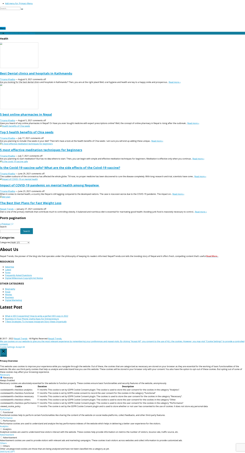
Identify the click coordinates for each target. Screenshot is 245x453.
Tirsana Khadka (7, 79)
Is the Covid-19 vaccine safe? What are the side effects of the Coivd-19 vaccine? (60, 167)
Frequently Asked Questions (18, 275)
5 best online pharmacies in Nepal (26, 114)
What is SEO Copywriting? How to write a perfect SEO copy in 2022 (36, 316)
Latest (8, 269)
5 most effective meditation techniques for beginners (41, 150)
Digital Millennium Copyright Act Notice (24, 278)
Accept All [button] (20, 347)
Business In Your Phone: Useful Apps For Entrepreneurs (32, 318)
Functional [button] (5, 409)
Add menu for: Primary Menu (19, 3)
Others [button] (3, 443)
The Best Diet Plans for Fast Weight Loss (30, 203)
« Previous (5, 223)
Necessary (8, 377)
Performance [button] (6, 418)
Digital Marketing (13, 300)
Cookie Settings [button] (7, 347)
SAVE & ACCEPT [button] (7, 451)
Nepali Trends (7, 209)
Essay (7, 291)
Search (3, 226)
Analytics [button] (4, 426)
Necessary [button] (5, 374)
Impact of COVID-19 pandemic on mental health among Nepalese (50, 185)
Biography (10, 289)
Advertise (9, 266)
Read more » (175, 82)
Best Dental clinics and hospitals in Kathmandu (36, 73)
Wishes (8, 294)
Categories (5, 242)
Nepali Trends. (55, 338)
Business (9, 297)
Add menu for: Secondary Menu (20, 33)
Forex (7, 272)
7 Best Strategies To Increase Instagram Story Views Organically (36, 321)
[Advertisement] (46, 20)
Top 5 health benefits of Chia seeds (26, 132)
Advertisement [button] (7, 434)
